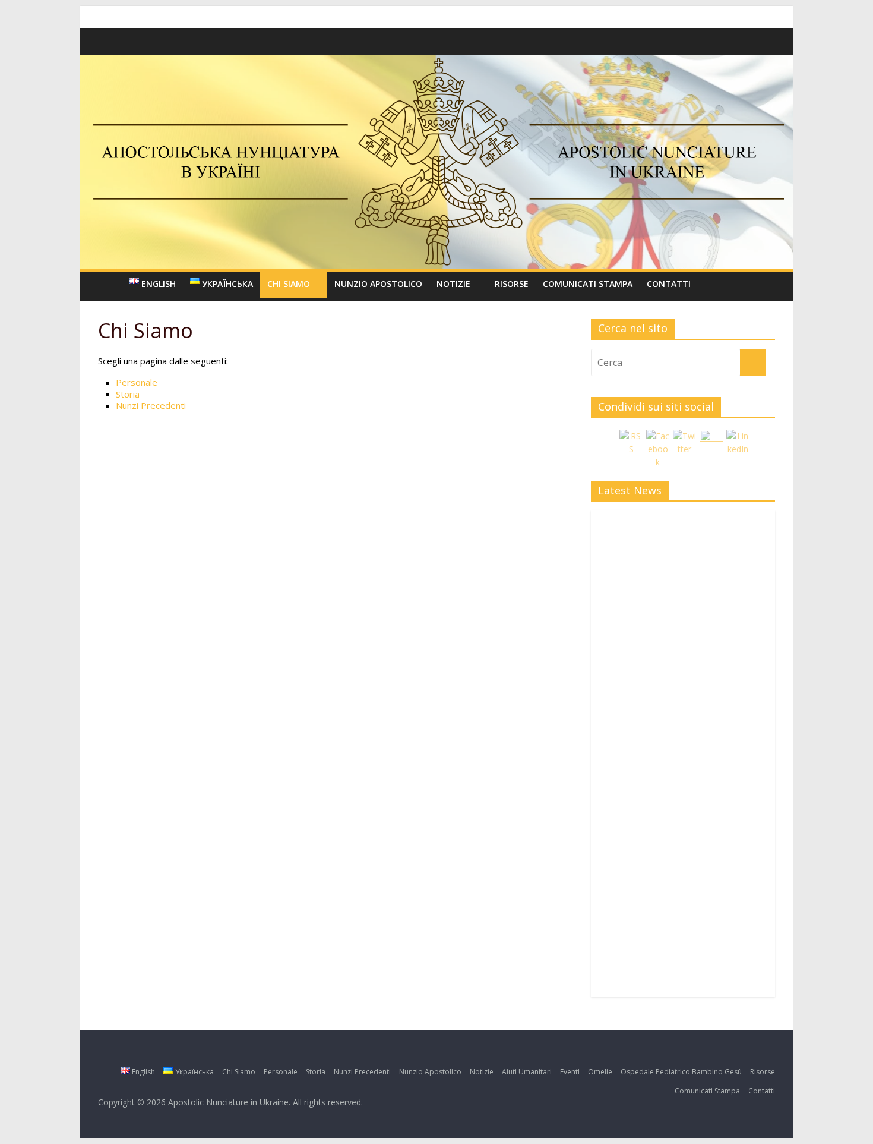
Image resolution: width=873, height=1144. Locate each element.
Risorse (512, 283)
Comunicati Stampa (587, 283)
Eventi (570, 1072)
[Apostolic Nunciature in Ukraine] (110, 284)
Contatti (669, 283)
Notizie (453, 283)
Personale (136, 382)
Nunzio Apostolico (378, 283)
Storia (129, 394)
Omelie (600, 1072)
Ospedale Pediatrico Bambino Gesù (681, 1072)
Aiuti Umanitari (527, 1072)
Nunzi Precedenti (151, 405)
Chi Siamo (288, 283)
